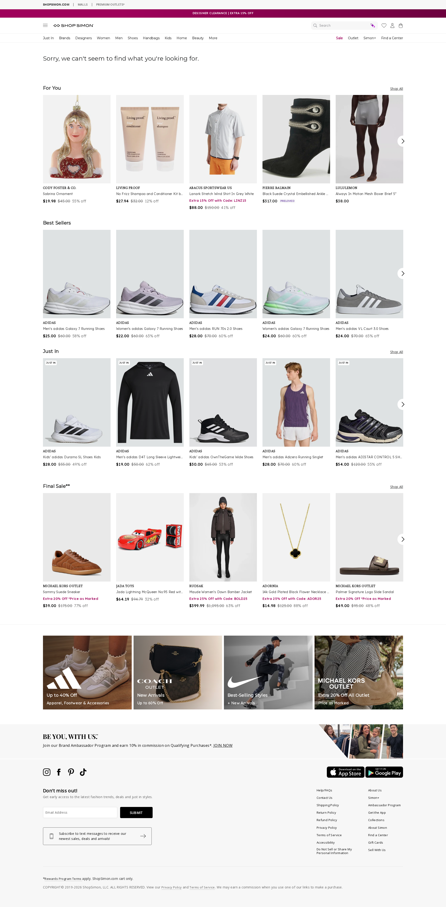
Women (103, 38)
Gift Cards (375, 842)
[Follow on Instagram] (47, 774)
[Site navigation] (45, 26)
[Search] (344, 25)
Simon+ (370, 38)
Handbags (151, 38)
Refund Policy (327, 820)
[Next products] (403, 141)
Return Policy (326, 812)
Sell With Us (377, 850)
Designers (83, 38)
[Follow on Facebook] (59, 774)
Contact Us (325, 798)
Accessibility (326, 842)
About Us (375, 790)
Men (119, 38)
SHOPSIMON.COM (56, 4)
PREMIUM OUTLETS (110, 4)
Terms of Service (329, 835)
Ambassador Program (384, 805)
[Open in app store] (346, 776)
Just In (48, 38)
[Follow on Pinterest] (71, 774)
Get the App (377, 812)
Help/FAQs (324, 790)
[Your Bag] (400, 26)
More (213, 38)
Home (182, 38)
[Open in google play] (384, 776)
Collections (376, 820)
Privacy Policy (327, 828)
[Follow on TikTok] (83, 774)
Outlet (353, 38)
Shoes (133, 38)
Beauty (198, 38)
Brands (64, 38)
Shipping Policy (328, 805)
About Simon (377, 828)
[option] (76, 149)
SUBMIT (136, 812)
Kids (168, 38)
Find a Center (392, 38)
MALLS (83, 4)
